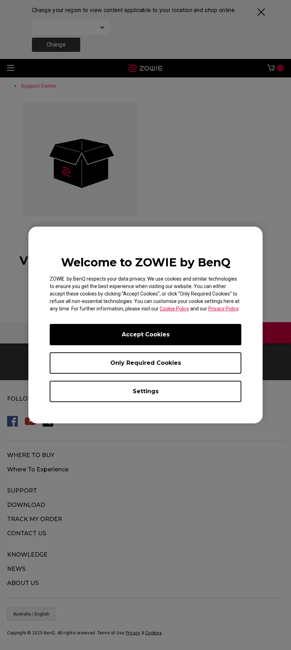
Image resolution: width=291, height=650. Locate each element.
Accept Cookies (146, 334)
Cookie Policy (174, 309)
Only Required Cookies (145, 362)
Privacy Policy (223, 309)
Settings (146, 391)
